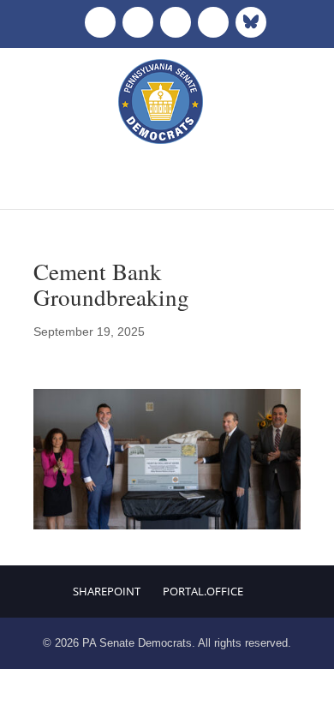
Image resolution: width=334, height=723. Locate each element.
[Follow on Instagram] (175, 22)
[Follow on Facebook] (100, 22)
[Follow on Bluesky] (251, 22)
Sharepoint (106, 591)
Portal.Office (203, 591)
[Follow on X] (137, 22)
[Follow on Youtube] (213, 22)
